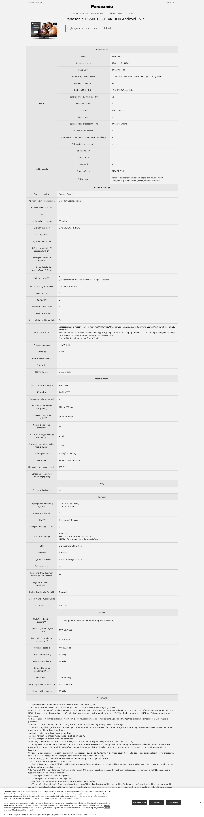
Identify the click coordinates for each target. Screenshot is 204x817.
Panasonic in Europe (35, 2)
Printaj (107, 28)
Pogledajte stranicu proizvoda (82, 28)
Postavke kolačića (139, 802)
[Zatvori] (200, 802)
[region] (102, 802)
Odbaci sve (156, 802)
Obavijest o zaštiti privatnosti (22, 810)
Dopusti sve (173, 802)
